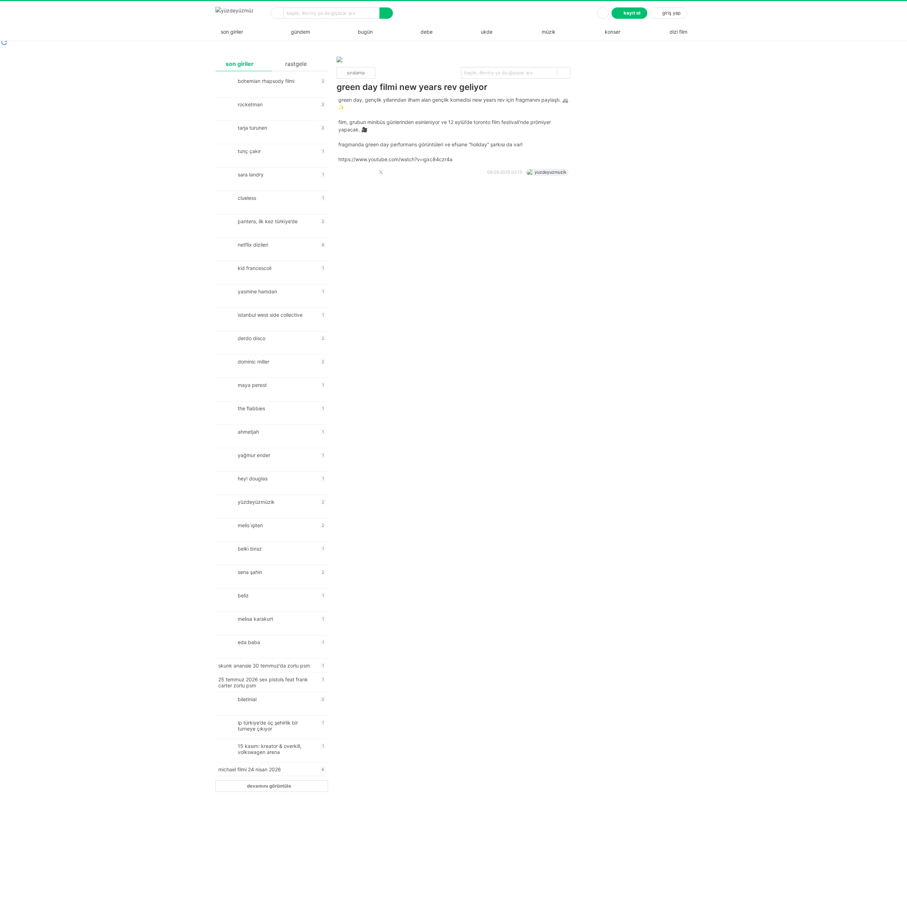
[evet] (563, 73)
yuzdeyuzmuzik (551, 172)
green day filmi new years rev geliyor (412, 87)
